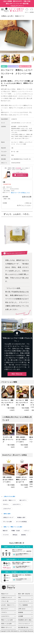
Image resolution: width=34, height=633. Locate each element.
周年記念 (15, 534)
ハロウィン (26, 530)
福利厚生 (23, 534)
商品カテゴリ (4, 593)
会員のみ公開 (26, 197)
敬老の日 (5, 530)
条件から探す (7, 513)
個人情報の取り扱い (23, 627)
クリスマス (6, 534)
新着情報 (20, 612)
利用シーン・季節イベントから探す (13, 526)
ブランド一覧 (4, 601)
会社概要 (20, 616)
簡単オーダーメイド (6, 627)
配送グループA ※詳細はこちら (20, 192)
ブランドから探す (7, 521)
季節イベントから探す (7, 620)
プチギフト (6, 504)
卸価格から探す (21, 517)
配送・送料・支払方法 (24, 593)
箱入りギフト (23, 500)
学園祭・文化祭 (15, 530)
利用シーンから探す (6, 623)
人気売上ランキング (8, 517)
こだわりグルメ (7, 508)
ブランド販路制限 (23, 605)
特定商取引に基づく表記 (24, 620)
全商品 (3, 16)
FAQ (19, 597)
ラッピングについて (23, 601)
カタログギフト (17, 504)
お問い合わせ (21, 608)
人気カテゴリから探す (9, 496)
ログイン (20, 205)
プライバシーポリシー (24, 623)
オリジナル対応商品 (21, 521)
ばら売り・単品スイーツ (16, 16)
